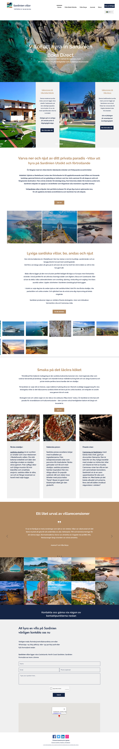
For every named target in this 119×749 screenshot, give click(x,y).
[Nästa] (111, 536)
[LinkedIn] (63, 736)
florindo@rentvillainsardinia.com (42, 642)
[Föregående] (7, 536)
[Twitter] (58, 736)
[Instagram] (67, 736)
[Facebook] (54, 736)
